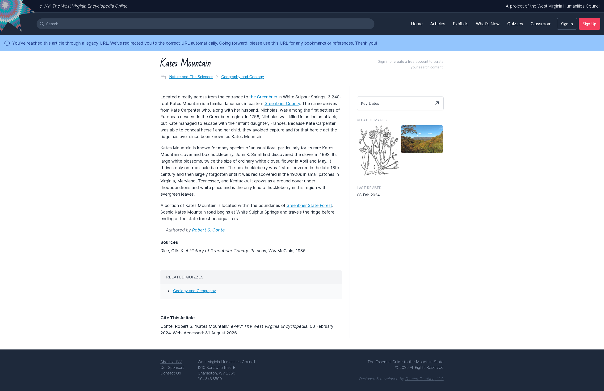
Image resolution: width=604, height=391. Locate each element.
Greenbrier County (282, 103)
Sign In (567, 23)
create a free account (411, 61)
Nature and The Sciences (191, 76)
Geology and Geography (194, 290)
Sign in (383, 61)
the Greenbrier (263, 96)
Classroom (541, 23)
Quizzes (515, 23)
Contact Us (170, 373)
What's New (488, 23)
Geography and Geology (242, 76)
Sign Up (589, 23)
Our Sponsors (172, 367)
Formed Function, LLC (424, 378)
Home (417, 23)
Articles (437, 23)
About (171, 361)
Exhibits (460, 23)
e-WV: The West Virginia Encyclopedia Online (83, 6)
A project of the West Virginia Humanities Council (553, 6)
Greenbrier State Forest (309, 205)
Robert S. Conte (208, 229)
